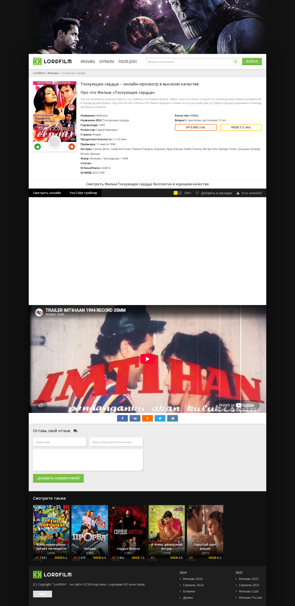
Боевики (189, 591)
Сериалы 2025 (249, 585)
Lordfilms (39, 73)
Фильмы (88, 61)
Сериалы (106, 61)
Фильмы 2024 (193, 579)
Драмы (188, 597)
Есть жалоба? (252, 193)
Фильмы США (249, 591)
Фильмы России (250, 597)
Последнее (128, 61)
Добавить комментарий (58, 478)
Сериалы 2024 (193, 585)
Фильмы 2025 (249, 579)
